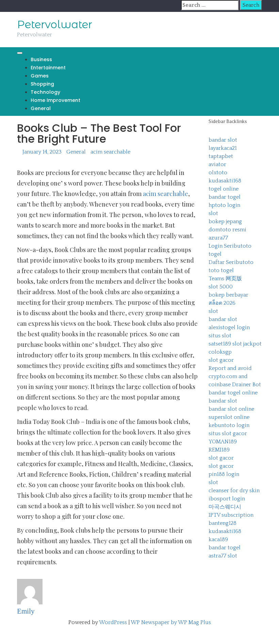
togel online (224, 189)
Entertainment (48, 67)
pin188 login (224, 474)
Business (41, 59)
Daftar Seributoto (231, 262)
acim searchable (110, 152)
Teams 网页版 (225, 279)
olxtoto (218, 173)
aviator (217, 164)
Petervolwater (54, 24)
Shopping (42, 84)
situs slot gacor (228, 433)
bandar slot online (231, 409)
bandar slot (223, 140)
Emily (26, 611)
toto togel (221, 270)
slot (213, 213)
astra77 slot (223, 556)
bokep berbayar (228, 295)
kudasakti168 (225, 181)
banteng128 (222, 523)
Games (40, 75)
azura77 (218, 238)
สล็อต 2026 (222, 303)
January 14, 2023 (42, 152)
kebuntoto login (229, 425)
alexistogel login (229, 327)
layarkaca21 (223, 148)
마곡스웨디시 (225, 507)
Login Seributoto (230, 246)
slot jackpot (247, 344)
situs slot (220, 336)
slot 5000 (221, 287)
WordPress (113, 622)
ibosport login (227, 499)
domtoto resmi (227, 230)
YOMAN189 (223, 442)
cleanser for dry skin (234, 491)
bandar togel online (233, 393)
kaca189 (218, 539)
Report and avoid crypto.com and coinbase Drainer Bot (235, 376)
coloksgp (220, 352)
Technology (45, 92)
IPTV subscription (231, 515)
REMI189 (219, 450)
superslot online (229, 417)
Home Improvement (55, 100)
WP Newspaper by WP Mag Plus (171, 622)
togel (215, 254)
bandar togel (225, 197)
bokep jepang (225, 221)
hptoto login (224, 205)
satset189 (220, 344)
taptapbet (221, 156)
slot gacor (221, 360)
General (41, 108)
